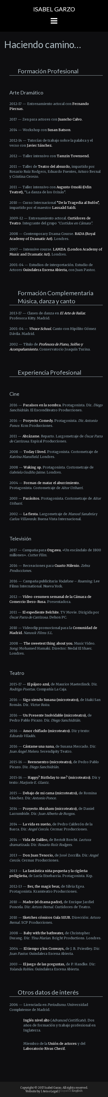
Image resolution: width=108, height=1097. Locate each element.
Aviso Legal (50, 1091)
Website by (32, 1091)
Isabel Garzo (54, 9)
